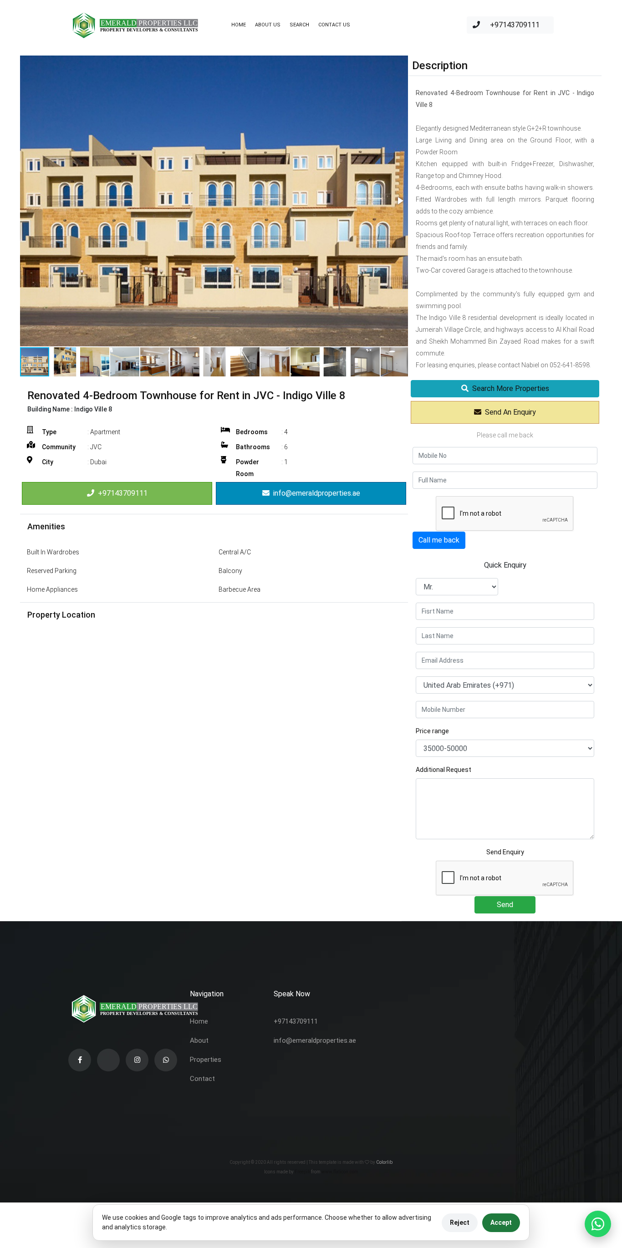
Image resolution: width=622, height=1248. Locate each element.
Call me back (438, 540)
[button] (400, 200)
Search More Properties (509, 388)
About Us (267, 25)
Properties (205, 1059)
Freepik (302, 1171)
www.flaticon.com (339, 1171)
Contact (202, 1079)
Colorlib (384, 1162)
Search (299, 25)
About (199, 1040)
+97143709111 (514, 24)
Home (238, 25)
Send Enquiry (505, 852)
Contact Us (334, 25)
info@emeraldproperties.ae (315, 493)
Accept (501, 1222)
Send (505, 904)
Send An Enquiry (508, 412)
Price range (432, 731)
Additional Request (443, 769)
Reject (459, 1222)
